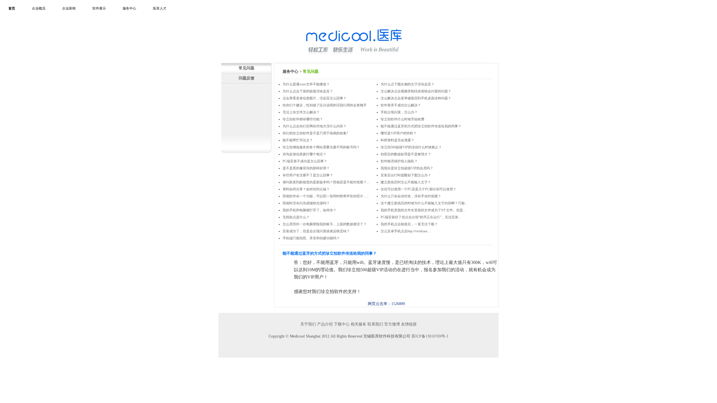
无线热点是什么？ (296, 217)
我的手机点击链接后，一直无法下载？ (409, 224)
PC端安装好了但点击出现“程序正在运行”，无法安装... (421, 217)
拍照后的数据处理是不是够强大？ (406, 154)
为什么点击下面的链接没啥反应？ (308, 91)
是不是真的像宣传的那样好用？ (306, 168)
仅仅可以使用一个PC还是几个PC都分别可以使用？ (418, 189)
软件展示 (99, 8)
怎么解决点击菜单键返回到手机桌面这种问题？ (416, 98)
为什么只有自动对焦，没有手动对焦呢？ (411, 196)
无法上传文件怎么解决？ (301, 112)
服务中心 (129, 8)
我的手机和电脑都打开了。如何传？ (309, 210)
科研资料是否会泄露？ (397, 140)
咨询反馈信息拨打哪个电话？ (304, 154)
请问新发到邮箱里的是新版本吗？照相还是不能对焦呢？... (326, 182)
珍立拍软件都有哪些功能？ (303, 119)
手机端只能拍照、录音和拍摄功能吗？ (311, 238)
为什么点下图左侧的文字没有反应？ (407, 84)
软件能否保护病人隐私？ (399, 161)
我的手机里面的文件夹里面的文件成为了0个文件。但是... (423, 210)
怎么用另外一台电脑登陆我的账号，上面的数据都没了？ (325, 224)
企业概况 (38, 8)
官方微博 (392, 324)
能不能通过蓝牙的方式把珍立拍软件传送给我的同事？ (421, 126)
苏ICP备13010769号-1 (429, 336)
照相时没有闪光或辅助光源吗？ (306, 203)
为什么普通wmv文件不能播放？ (306, 84)
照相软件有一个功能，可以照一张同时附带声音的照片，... (326, 196)
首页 (11, 8)
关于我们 (308, 324)
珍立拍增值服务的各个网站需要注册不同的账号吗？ (321, 147)
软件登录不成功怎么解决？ (401, 105)
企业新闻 (69, 8)
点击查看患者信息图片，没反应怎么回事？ (314, 98)
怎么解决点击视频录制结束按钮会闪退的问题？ (416, 91)
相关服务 (358, 324)
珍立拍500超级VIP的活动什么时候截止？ (411, 147)
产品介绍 (325, 324)
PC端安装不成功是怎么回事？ (305, 161)
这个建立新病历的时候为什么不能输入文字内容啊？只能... (424, 203)
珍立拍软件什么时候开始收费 (402, 119)
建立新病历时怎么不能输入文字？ (406, 182)
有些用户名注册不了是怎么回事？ (308, 175)
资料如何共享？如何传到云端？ (306, 189)
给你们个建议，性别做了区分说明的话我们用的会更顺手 (325, 105)
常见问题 (246, 68)
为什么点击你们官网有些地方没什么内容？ (314, 126)
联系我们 (375, 324)
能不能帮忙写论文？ (298, 140)
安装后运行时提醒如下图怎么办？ (406, 175)
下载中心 (342, 324)
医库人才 (159, 8)
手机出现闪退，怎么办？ (399, 112)
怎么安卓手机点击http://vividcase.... (406, 231)
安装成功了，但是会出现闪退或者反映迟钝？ (316, 231)
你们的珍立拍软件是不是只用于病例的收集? (315, 133)
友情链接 (409, 324)
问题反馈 (246, 78)
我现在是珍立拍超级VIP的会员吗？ (407, 168)
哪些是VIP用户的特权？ (398, 133)
